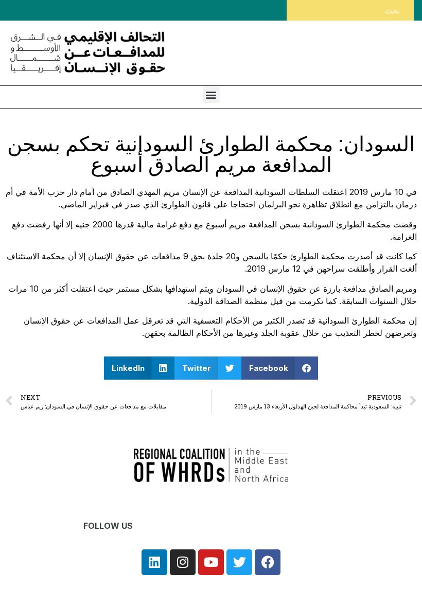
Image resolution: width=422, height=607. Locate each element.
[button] (211, 94)
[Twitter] (239, 562)
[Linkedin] (154, 562)
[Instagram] (183, 562)
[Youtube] (211, 562)
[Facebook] (267, 562)
